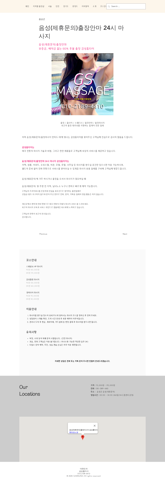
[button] (38, 6)
